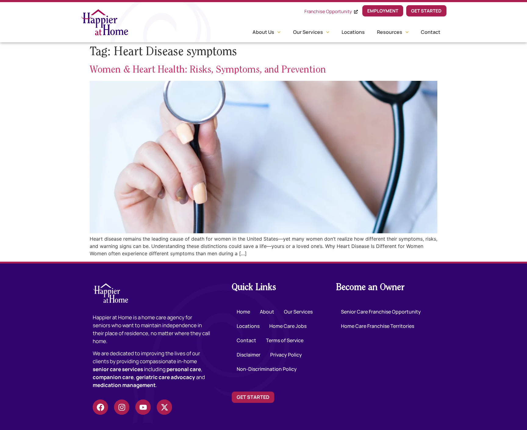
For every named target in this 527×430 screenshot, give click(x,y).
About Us (263, 32)
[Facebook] (100, 407)
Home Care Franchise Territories (377, 326)
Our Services (308, 32)
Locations (353, 32)
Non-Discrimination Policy (267, 369)
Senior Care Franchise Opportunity (381, 311)
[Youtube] (143, 407)
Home (243, 311)
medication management (124, 385)
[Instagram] (121, 407)
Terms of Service (284, 340)
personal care (184, 369)
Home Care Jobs (288, 326)
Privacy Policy (286, 354)
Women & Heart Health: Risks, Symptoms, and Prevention (208, 70)
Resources (389, 32)
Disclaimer (248, 354)
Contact (430, 32)
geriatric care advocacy (165, 377)
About (267, 311)
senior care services (118, 369)
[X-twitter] (164, 407)
